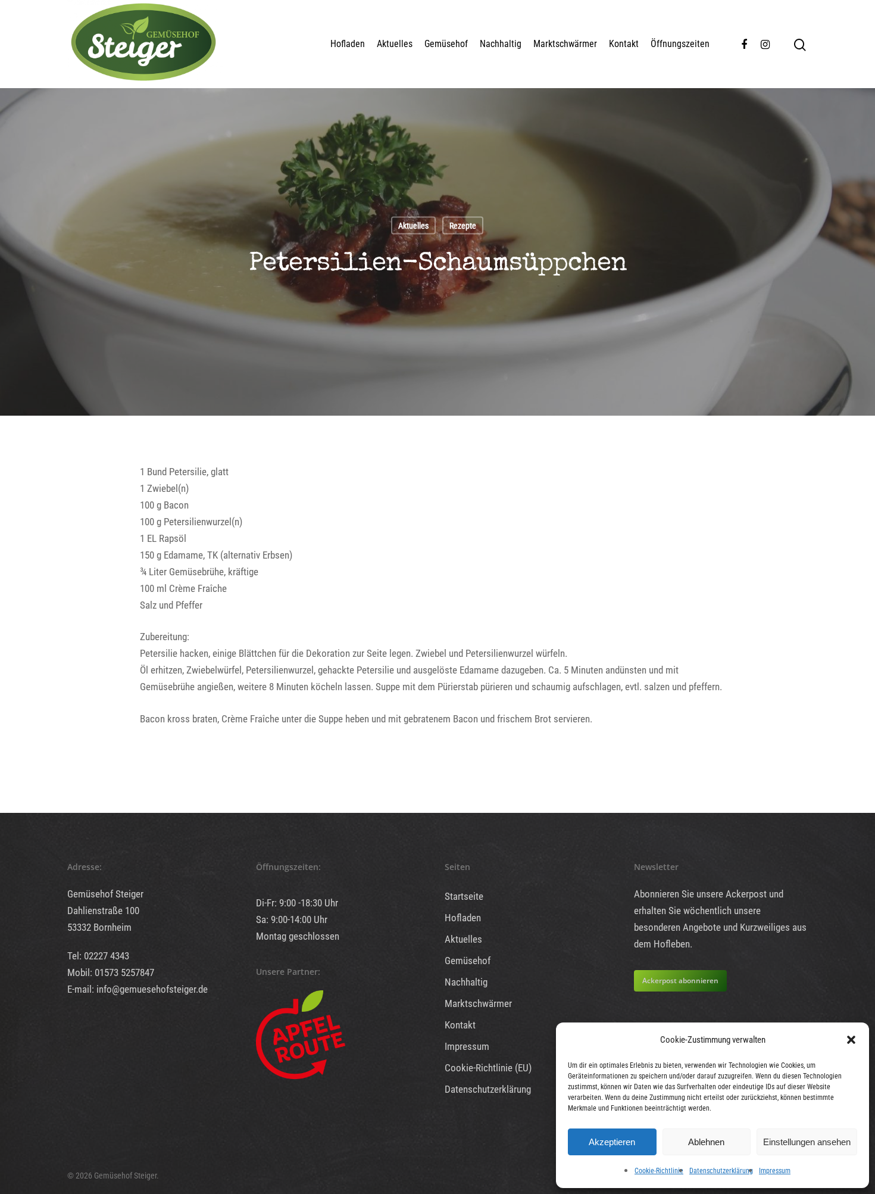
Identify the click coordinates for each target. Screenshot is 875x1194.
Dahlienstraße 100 (103, 910)
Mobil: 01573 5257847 (110, 972)
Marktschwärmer (565, 43)
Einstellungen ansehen (807, 1142)
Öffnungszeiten (680, 43)
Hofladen (347, 43)
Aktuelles (394, 43)
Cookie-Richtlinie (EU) (488, 1068)
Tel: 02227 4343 (98, 956)
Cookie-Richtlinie (659, 1171)
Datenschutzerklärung (721, 1171)
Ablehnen (706, 1142)
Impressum (774, 1171)
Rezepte (462, 225)
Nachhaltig (500, 43)
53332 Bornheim (99, 927)
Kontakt (624, 43)
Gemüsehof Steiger (105, 894)
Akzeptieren (612, 1142)
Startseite (464, 896)
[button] (851, 1040)
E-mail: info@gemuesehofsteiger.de (137, 989)
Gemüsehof (446, 43)
